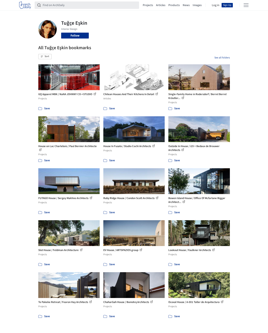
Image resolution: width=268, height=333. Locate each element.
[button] (45, 56)
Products (174, 5)
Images (197, 5)
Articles (160, 5)
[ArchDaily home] (25, 5)
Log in (215, 5)
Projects (148, 5)
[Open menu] (246, 5)
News (186, 5)
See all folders (222, 57)
